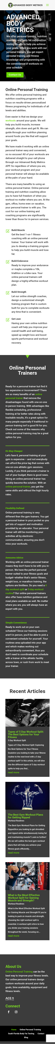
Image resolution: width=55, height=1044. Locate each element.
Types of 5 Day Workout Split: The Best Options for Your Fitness (26, 734)
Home (13, 1029)
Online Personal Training (19, 971)
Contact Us (15, 74)
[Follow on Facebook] (9, 1011)
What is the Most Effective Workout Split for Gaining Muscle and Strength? (24, 898)
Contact (41, 1033)
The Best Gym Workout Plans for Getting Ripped (25, 816)
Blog (26, 1037)
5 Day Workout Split (17, 740)
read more (13, 772)
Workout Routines (16, 820)
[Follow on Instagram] (16, 1011)
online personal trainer (18, 486)
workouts (11, 120)
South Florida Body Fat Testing (21, 1033)
